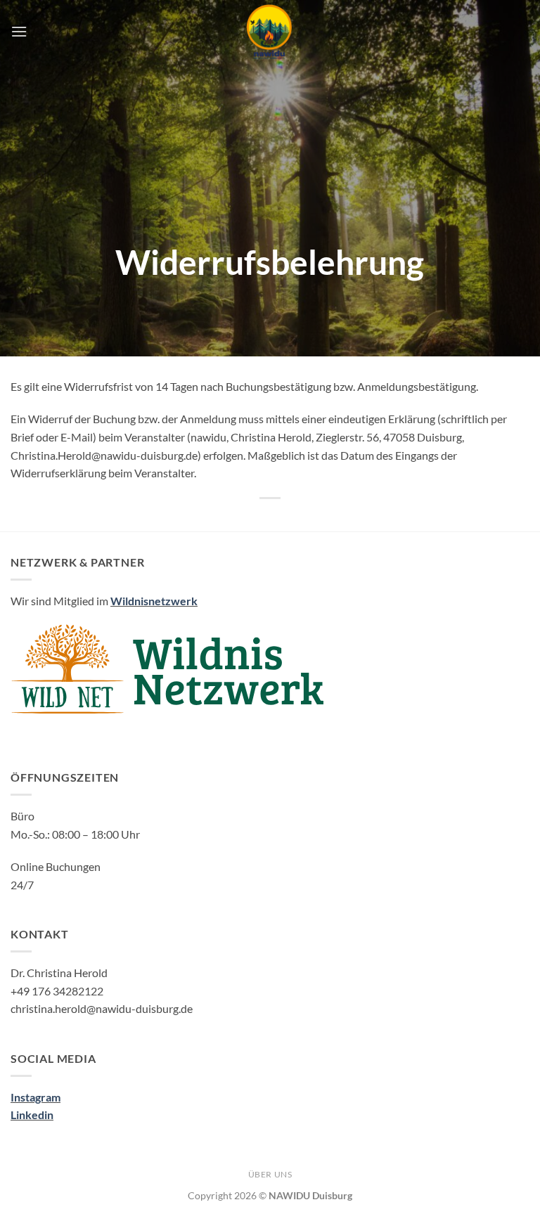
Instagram (35, 1097)
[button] (19, 31)
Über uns (270, 1174)
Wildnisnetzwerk (154, 600)
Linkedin (32, 1114)
